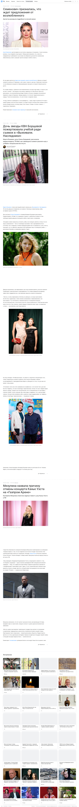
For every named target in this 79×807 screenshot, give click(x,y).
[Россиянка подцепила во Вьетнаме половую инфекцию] (30, 666)
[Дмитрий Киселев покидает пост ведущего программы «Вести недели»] (11, 777)
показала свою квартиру (18, 109)
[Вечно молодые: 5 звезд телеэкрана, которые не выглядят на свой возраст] (11, 740)
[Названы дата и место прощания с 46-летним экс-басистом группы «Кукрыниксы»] (67, 721)
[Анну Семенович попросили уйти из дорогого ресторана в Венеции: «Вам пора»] (48, 685)
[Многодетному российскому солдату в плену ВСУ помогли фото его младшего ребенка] (11, 666)
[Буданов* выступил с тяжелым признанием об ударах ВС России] (30, 740)
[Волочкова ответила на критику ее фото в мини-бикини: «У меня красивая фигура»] (11, 721)
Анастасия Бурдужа (11, 146)
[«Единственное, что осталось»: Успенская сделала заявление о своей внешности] (48, 666)
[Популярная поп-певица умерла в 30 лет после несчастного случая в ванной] (30, 685)
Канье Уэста (33, 553)
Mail (2, 806)
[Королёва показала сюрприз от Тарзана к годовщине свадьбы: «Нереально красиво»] (30, 777)
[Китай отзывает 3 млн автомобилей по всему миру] (48, 777)
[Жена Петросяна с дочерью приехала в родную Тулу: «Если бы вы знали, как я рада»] (67, 703)
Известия (16, 482)
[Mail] (2, 1)
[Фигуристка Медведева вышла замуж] (67, 758)
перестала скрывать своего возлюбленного (26, 80)
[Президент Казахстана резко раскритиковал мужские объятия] (30, 721)
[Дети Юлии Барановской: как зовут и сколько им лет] (30, 703)
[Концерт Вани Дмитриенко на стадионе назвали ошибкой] (48, 721)
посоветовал (13, 640)
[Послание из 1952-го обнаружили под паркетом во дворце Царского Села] (67, 666)
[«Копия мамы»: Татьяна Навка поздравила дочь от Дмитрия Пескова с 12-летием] (11, 758)
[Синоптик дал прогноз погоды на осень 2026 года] (11, 685)
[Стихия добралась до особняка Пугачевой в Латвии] (30, 795)
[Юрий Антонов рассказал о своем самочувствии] (48, 758)
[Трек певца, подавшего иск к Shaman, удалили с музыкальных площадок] (11, 703)
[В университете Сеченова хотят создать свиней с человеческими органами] (30, 758)
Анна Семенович (7, 52)
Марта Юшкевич (7, 207)
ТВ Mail (15, 123)
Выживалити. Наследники (39, 207)
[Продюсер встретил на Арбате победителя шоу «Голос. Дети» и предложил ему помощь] (48, 795)
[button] (25, 34)
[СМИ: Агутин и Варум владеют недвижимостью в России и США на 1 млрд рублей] (67, 740)
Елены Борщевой (15, 214)
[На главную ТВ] (4, 1)
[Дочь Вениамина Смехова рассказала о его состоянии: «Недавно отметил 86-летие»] (11, 795)
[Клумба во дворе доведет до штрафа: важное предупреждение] (67, 795)
